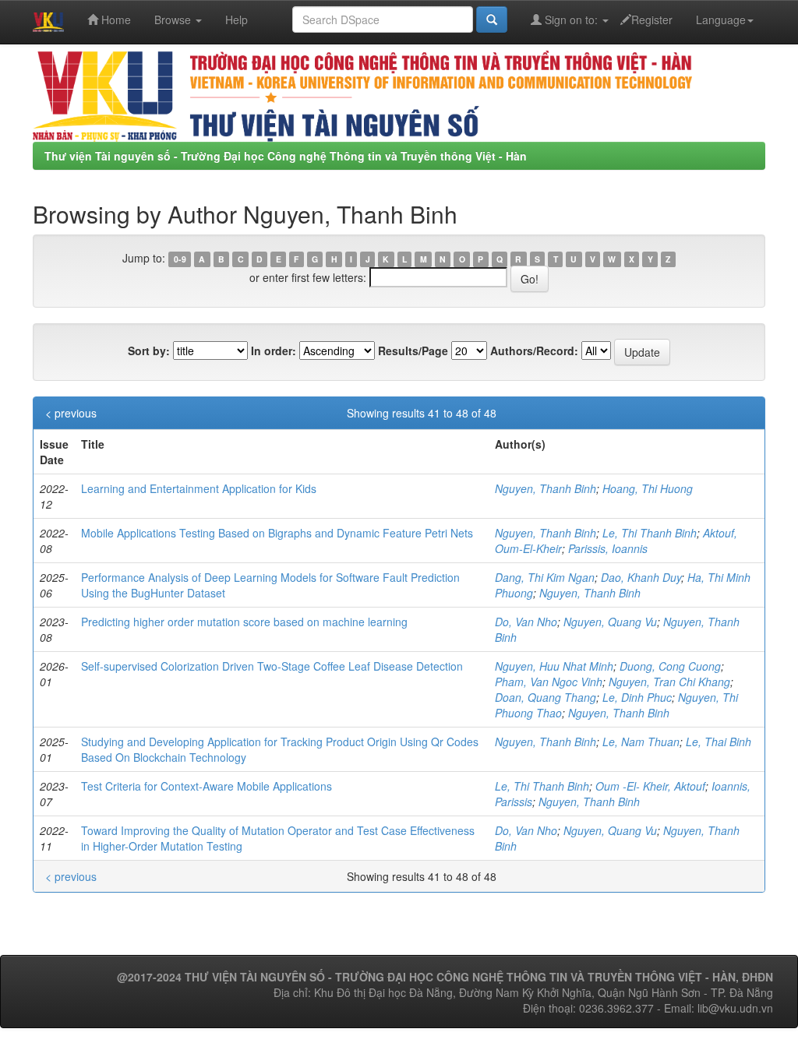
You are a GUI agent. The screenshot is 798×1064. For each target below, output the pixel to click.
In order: (273, 350)
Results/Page (413, 350)
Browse (174, 19)
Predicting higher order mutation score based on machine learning (244, 621)
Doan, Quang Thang (545, 697)
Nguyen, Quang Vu (610, 621)
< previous (71, 413)
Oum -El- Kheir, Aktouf (650, 786)
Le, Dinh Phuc (637, 697)
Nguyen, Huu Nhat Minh (554, 666)
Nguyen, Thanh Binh (545, 488)
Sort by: (149, 350)
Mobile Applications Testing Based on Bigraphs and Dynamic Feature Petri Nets (277, 533)
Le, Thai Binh (718, 741)
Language (721, 19)
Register (652, 19)
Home (114, 19)
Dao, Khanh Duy (641, 577)
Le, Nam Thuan (641, 741)
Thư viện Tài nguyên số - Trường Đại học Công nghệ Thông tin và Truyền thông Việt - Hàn (285, 156)
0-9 (180, 259)
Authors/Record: (534, 350)
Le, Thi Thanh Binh (649, 533)
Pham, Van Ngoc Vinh (548, 681)
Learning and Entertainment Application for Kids (198, 488)
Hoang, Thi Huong (647, 488)
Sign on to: (571, 19)
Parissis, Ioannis (608, 548)
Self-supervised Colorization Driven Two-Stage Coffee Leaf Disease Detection (272, 666)
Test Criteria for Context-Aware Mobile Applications (206, 786)
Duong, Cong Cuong (670, 666)
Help (236, 19)
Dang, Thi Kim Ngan (545, 577)
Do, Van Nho (526, 621)
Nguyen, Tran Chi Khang (669, 681)
